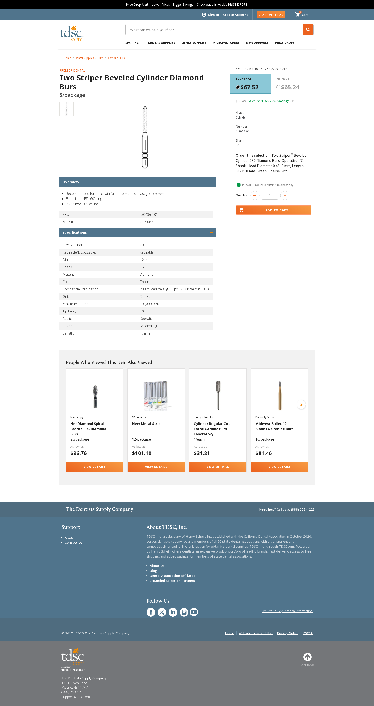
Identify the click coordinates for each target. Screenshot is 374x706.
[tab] (250, 84)
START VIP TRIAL (270, 15)
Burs (100, 58)
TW (160, 610)
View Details (94, 467)
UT (191, 610)
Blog (153, 570)
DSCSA (308, 633)
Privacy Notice (287, 633)
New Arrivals (257, 43)
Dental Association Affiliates (172, 575)
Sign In (213, 15)
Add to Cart (277, 210)
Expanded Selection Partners (172, 580)
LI (170, 610)
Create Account (235, 15)
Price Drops (285, 43)
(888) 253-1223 (303, 509)
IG (181, 610)
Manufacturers (226, 43)
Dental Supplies (161, 43)
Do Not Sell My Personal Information (287, 611)
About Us (157, 565)
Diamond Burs (116, 58)
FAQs (69, 537)
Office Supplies (194, 43)
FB (148, 610)
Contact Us (73, 542)
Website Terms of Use (256, 633)
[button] (308, 29)
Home (67, 58)
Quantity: (242, 195)
